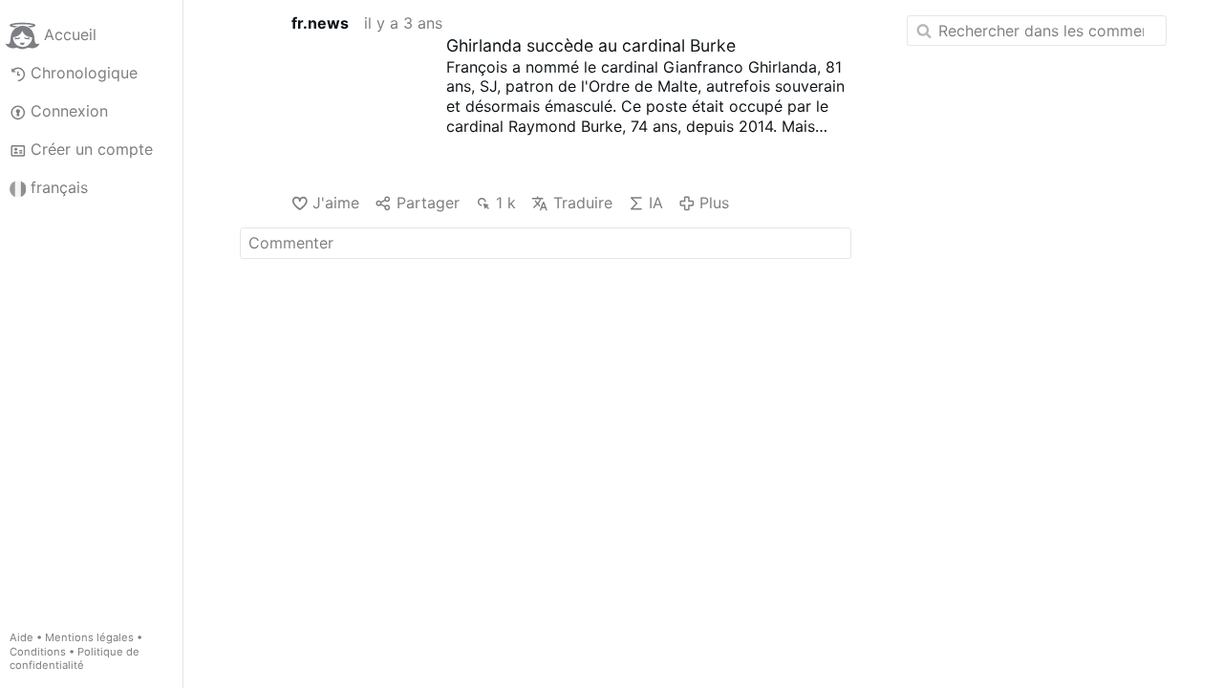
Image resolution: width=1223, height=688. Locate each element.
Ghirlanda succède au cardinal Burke (591, 45)
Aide (21, 637)
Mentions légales (89, 637)
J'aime (335, 202)
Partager (428, 202)
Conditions (38, 651)
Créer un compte (92, 149)
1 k (506, 202)
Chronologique (84, 72)
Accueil (70, 34)
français (59, 187)
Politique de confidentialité (74, 659)
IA (656, 202)
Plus (714, 202)
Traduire (582, 202)
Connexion (69, 110)
